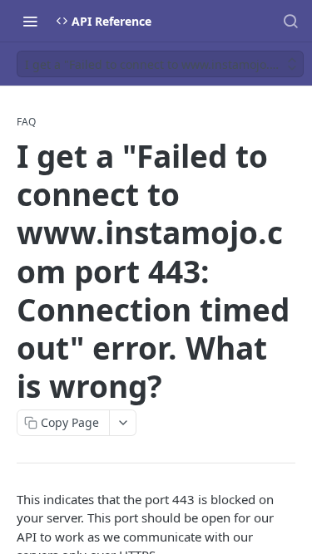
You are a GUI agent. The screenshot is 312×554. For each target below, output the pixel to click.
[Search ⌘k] (290, 20)
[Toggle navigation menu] (30, 20)
